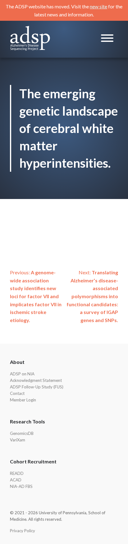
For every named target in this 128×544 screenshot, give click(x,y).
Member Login (23, 399)
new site (98, 6)
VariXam (17, 439)
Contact (17, 393)
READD (17, 473)
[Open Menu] (107, 39)
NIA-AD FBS (21, 486)
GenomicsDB (22, 433)
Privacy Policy (22, 530)
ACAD (15, 479)
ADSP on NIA (22, 373)
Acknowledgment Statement (36, 380)
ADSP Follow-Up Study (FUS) (36, 386)
